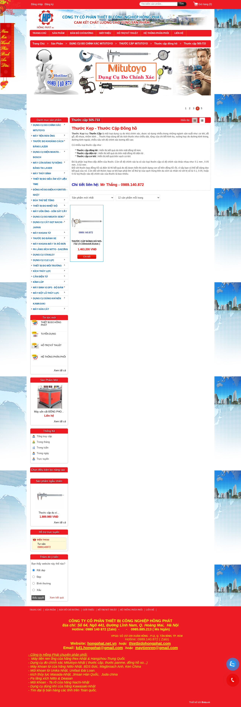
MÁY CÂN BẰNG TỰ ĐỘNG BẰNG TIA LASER (47, 165)
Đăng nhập (37, 4)
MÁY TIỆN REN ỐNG (44, 136)
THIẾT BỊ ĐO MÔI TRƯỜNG (47, 265)
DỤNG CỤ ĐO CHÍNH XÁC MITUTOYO (91, 43)
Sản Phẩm (57, 43)
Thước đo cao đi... (49, 512)
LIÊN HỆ (179, 33)
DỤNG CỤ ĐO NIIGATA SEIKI (48, 216)
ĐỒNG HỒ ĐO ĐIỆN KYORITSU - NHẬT (50, 192)
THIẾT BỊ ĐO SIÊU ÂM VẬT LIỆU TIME (50, 182)
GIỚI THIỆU (105, 33)
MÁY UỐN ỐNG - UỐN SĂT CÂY (50, 211)
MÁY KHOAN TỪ (42, 233)
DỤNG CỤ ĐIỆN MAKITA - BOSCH (46, 155)
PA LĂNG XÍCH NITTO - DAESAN (50, 249)
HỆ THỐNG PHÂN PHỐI (156, 33)
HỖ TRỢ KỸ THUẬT (127, 33)
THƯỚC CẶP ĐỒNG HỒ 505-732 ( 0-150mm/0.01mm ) (87, 242)
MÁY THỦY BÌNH (42, 173)
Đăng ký (49, 4)
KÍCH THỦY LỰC (42, 271)
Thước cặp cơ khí (86, 156)
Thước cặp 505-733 (195, 43)
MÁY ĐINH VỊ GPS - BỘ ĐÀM (48, 287)
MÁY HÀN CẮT (41, 309)
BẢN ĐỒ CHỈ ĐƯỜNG (81, 33)
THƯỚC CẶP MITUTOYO (133, 43)
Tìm (181, 3)
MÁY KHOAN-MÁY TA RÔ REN (49, 244)
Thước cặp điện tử (87, 153)
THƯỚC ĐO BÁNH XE (44, 238)
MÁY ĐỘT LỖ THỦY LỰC (46, 293)
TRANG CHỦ (39, 33)
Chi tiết (86, 256)
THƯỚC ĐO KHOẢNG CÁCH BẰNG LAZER (48, 144)
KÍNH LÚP (38, 282)
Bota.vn (206, 702)
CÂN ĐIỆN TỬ (40, 276)
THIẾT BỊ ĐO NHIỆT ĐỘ (45, 206)
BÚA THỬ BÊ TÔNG (43, 200)
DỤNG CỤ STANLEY (44, 254)
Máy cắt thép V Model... (49, 411)
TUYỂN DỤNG (48, 334)
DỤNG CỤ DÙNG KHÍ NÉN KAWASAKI (47, 301)
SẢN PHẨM (58, 33)
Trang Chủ (39, 43)
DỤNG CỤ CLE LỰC (43, 260)
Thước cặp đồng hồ (165, 43)
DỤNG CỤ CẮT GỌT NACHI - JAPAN (48, 225)
